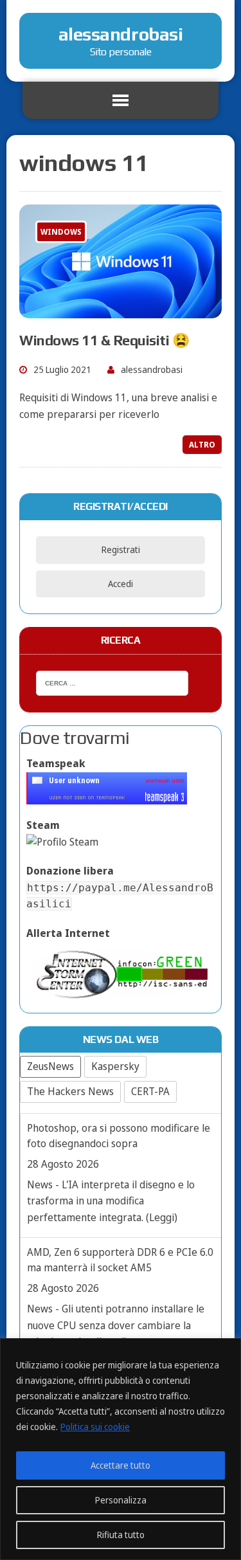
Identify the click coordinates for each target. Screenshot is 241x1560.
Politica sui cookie (95, 1426)
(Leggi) (161, 1217)
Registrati (121, 549)
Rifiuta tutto (121, 1534)
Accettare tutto (120, 1465)
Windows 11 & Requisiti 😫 (104, 340)
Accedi (120, 583)
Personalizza (121, 1500)
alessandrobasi (152, 369)
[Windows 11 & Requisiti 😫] (120, 309)
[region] (120, 1449)
